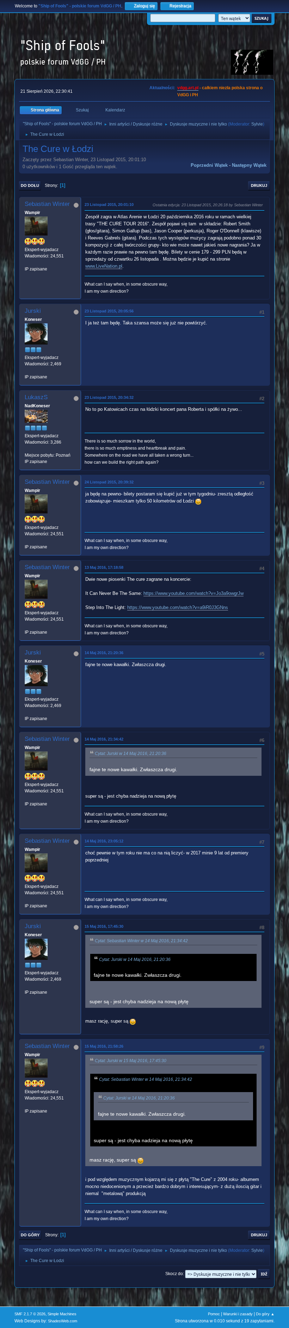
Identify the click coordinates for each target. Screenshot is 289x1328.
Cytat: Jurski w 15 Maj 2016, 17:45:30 (130, 1060)
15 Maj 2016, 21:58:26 (104, 1046)
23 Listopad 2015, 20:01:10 (109, 204)
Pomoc (214, 1314)
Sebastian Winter (47, 204)
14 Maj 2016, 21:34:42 (104, 739)
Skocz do (174, 1273)
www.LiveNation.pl (103, 266)
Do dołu (30, 185)
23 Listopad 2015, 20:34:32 (109, 397)
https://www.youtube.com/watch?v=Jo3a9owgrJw (193, 593)
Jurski (33, 310)
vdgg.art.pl (187, 87)
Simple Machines (62, 1314)
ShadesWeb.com (62, 1321)
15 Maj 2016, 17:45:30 (104, 926)
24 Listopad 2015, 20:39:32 (109, 482)
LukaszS (36, 397)
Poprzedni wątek (209, 165)
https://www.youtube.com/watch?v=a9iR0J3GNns (177, 607)
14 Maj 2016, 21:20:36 (104, 653)
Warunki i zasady (238, 1314)
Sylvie (257, 124)
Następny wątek (249, 165)
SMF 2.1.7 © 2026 (29, 1314)
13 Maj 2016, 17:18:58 (104, 567)
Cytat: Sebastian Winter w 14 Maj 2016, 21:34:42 (141, 940)
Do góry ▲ (265, 1314)
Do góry (30, 1235)
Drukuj (259, 185)
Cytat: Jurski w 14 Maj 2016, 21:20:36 (130, 753)
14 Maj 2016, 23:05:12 (104, 841)
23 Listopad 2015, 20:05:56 (109, 311)
